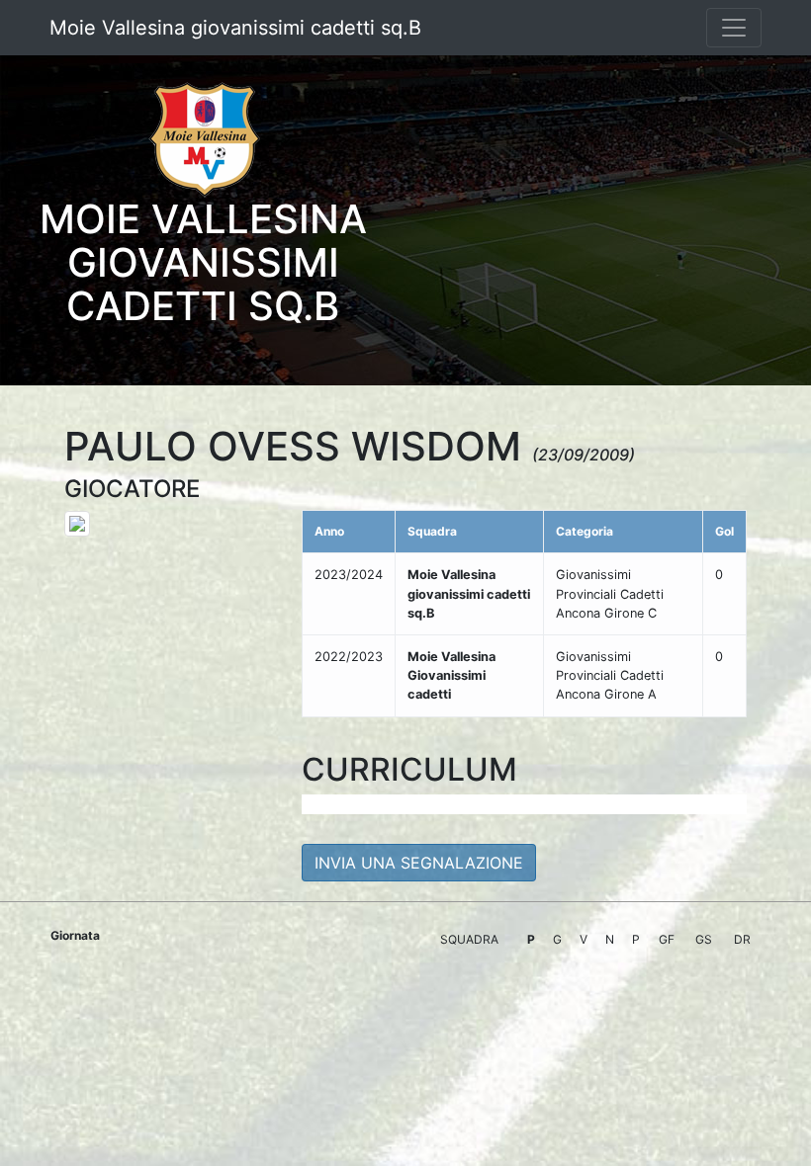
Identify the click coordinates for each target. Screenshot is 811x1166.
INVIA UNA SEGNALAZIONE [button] (419, 863)
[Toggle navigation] (734, 27)
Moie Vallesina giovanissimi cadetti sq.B (235, 28)
